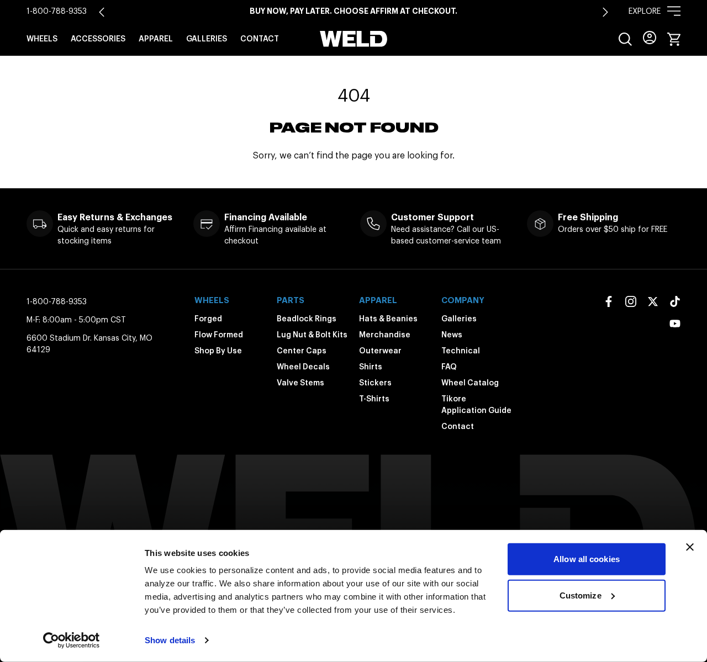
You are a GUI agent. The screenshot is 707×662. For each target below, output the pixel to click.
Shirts (370, 367)
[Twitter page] (652, 301)
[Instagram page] (630, 301)
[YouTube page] (674, 323)
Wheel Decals (303, 367)
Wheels (42, 39)
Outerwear (380, 351)
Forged (208, 319)
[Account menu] (649, 37)
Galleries (206, 39)
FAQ (449, 367)
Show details (170, 640)
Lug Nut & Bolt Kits (312, 335)
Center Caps (301, 351)
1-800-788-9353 (57, 11)
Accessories (98, 39)
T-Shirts (374, 399)
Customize (581, 595)
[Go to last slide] (101, 12)
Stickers (375, 383)
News (451, 335)
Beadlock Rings (306, 319)
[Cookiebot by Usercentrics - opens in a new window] (71, 640)
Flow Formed (218, 335)
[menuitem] (625, 39)
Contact (259, 39)
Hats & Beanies (388, 319)
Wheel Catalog (470, 383)
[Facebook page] (608, 301)
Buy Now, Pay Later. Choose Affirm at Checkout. (353, 11)
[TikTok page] (674, 301)
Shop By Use (218, 351)
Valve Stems (300, 383)
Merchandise (384, 335)
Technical (460, 351)
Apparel (156, 39)
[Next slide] (605, 12)
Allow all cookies (586, 559)
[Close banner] (690, 547)
